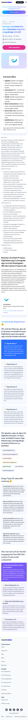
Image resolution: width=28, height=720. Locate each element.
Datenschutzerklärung (21, 716)
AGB (2, 658)
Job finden (20, 2)
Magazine (4, 665)
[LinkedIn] (21, 710)
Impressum (4, 650)
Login (2, 647)
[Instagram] (10, 710)
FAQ (2, 654)
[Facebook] (6, 710)
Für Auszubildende (6, 679)
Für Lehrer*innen (5, 686)
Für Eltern (4, 690)
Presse (3, 661)
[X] (17, 710)
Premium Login (5, 703)
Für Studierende (5, 671)
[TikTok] (14, 710)
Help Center (4, 700)
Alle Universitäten (6, 693)
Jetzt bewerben (14, 12)
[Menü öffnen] (26, 2)
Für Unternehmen (6, 682)
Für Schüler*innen (6, 675)
